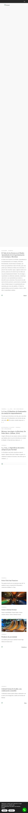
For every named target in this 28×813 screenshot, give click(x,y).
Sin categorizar (18, 409)
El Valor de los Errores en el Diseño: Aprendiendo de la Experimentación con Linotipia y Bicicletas (12, 255)
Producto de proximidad (9, 637)
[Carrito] (26, 5)
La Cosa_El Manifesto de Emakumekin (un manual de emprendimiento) (13, 412)
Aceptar (4, 810)
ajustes (3, 807)
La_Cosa (10, 409)
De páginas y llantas (7, 427)
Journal (10, 250)
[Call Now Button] (24, 810)
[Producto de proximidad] (14, 625)
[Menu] (2, 5)
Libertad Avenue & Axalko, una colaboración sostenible (11, 690)
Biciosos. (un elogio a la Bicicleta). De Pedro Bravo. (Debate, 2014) (13, 432)
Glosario (4, 250)
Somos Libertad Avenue (9, 610)
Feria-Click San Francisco (9, 580)
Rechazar (11, 810)
